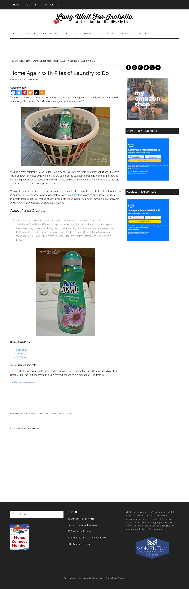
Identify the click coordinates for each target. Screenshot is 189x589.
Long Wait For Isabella (94, 19)
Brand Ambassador (30, 428)
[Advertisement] (94, 45)
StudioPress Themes (115, 578)
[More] (42, 92)
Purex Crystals (74, 195)
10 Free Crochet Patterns (79, 531)
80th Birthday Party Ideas (79, 544)
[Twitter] (19, 92)
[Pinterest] (24, 92)
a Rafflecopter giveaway (22, 382)
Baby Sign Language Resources (82, 525)
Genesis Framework (92, 578)
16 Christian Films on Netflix (81, 519)
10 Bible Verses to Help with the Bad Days (87, 538)
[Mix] (30, 92)
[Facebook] (13, 92)
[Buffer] (36, 92)
